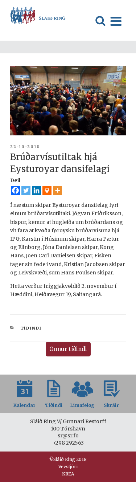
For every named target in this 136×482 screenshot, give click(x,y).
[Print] (46, 190)
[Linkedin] (36, 190)
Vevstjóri (68, 466)
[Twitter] (25, 190)
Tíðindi (31, 328)
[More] (57, 190)
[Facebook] (15, 190)
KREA (68, 474)
